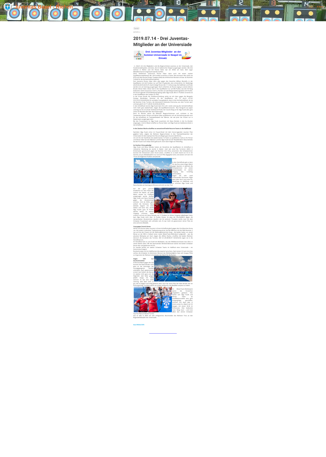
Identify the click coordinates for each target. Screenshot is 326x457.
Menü (320, 7)
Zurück (136, 28)
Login (311, 7)
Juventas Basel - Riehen (43, 7)
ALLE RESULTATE (138, 325)
